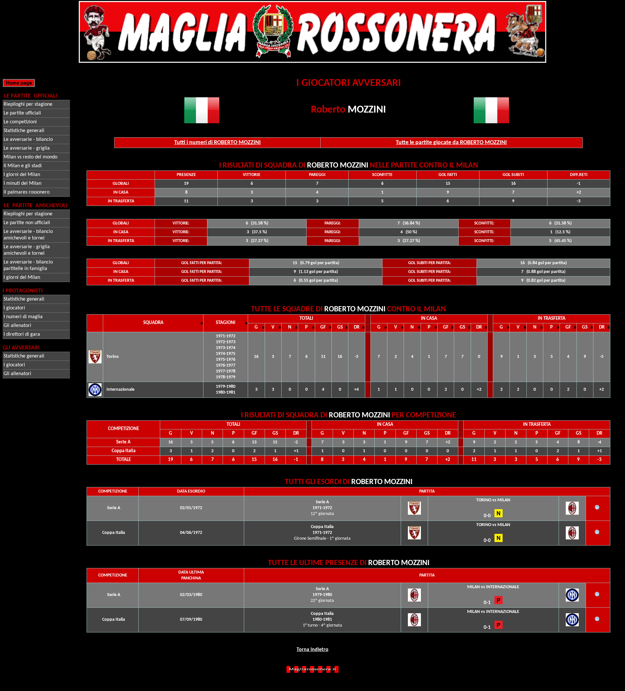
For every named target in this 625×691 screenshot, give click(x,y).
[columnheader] (153, 323)
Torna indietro (312, 649)
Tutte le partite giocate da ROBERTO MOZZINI (451, 143)
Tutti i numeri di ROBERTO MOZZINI (217, 143)
